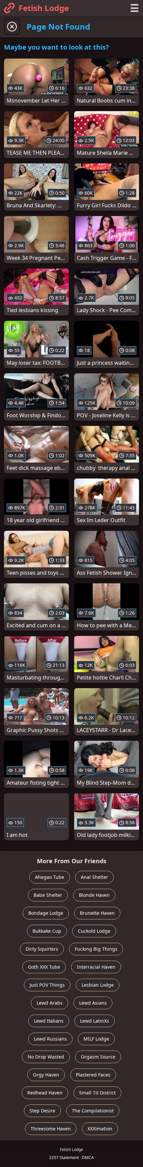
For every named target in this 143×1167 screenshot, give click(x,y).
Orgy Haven (46, 1074)
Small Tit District (97, 1092)
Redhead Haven (45, 1092)
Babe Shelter (48, 895)
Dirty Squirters (42, 949)
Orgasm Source (98, 1057)
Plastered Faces (93, 1074)
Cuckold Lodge (94, 931)
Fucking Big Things (96, 949)
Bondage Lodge (45, 913)
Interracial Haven (96, 967)
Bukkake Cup (47, 931)
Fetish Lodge (44, 7)
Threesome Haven (51, 1128)
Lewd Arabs (50, 1003)
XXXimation (99, 1128)
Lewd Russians (50, 1039)
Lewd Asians (93, 1003)
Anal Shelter (94, 877)
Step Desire (42, 1110)
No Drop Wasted (46, 1057)
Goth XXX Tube (44, 967)
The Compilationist (93, 1110)
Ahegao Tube (49, 877)
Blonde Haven (94, 895)
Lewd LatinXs (94, 1021)
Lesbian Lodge (97, 985)
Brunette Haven (97, 913)
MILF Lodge (96, 1039)
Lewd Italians (49, 1021)
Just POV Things (47, 985)
